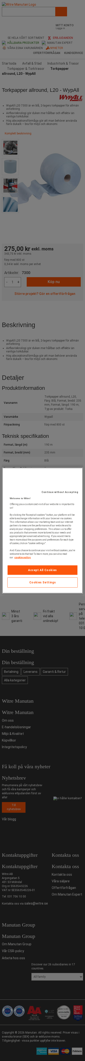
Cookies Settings (42, 582)
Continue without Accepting (60, 492)
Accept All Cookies (42, 570)
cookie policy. (22, 557)
